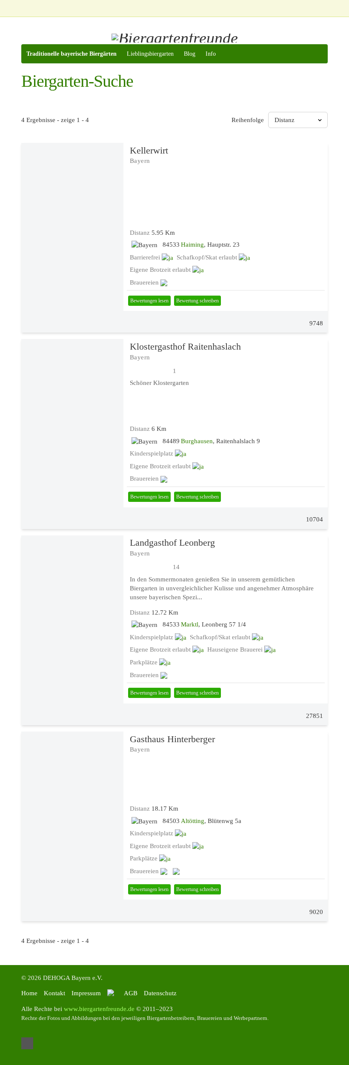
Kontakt (54, 993)
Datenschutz (160, 993)
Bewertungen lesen (149, 301)
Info (211, 54)
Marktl (189, 624)
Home (29, 993)
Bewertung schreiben (197, 301)
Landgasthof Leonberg (172, 542)
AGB (130, 993)
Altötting (192, 820)
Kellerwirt (149, 150)
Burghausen (197, 441)
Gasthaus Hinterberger (172, 739)
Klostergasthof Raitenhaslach (185, 346)
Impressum (86, 993)
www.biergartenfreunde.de (99, 1008)
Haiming (192, 244)
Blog (189, 54)
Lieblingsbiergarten (150, 54)
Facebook (27, 1043)
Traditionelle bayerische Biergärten (71, 54)
